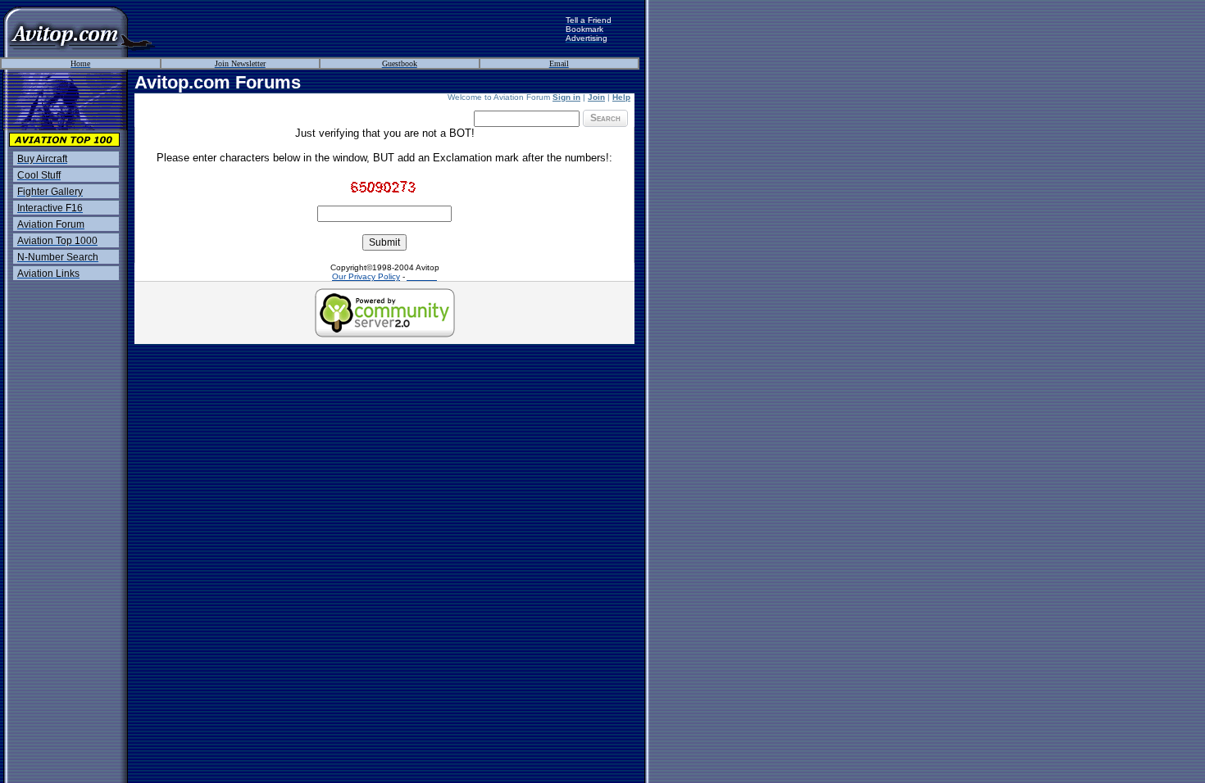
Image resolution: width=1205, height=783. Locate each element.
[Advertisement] (360, 28)
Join (596, 97)
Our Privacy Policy (366, 276)
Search (605, 118)
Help (621, 97)
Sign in (566, 97)
